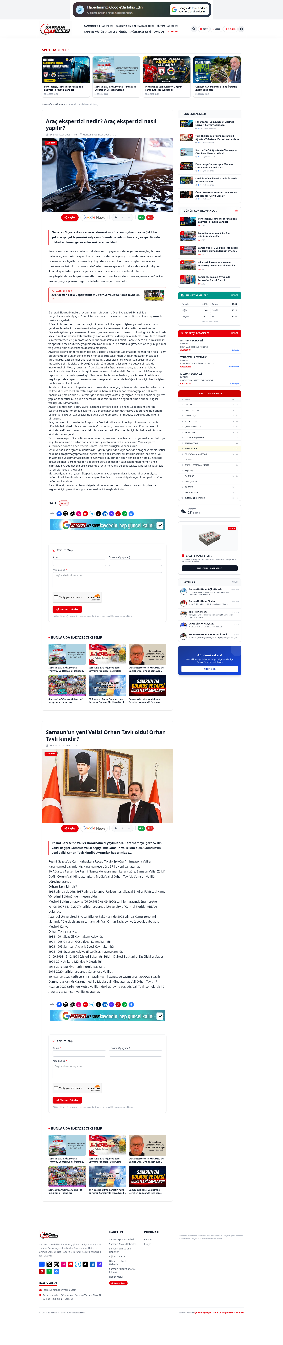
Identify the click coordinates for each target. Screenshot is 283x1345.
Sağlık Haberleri (140, 31)
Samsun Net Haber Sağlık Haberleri (206, 589)
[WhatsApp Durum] (124, 513)
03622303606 (185, 366)
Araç (64, 503)
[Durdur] (129, 217)
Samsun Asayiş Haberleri (123, 1244)
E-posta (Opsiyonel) (119, 557)
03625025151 (185, 350)
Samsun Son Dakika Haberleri (135, 26)
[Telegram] (91, 513)
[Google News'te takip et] (94, 217)
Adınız (57, 557)
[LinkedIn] (105, 513)
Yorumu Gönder (69, 609)
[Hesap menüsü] (241, 29)
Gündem (159, 31)
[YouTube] (85, 513)
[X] (65, 513)
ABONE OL (210, 668)
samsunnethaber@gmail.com (60, 1289)
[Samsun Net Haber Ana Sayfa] (55, 29)
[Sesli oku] (116, 217)
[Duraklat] (122, 217)
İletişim (148, 1239)
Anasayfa (47, 104)
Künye (147, 1244)
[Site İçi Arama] (194, 29)
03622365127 (185, 383)
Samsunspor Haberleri (98, 26)
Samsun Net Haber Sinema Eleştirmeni (208, 634)
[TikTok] (98, 513)
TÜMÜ (235, 582)
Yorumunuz (60, 569)
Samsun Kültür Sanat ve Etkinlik (105, 31)
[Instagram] (78, 513)
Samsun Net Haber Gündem (202, 601)
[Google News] (131, 513)
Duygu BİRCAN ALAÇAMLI (201, 623)
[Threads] (72, 513)
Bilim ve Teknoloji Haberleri (118, 1262)
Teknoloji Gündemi (198, 611)
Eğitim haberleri (167, 26)
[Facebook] (59, 513)
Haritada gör (234, 350)
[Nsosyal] (111, 513)
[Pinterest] (118, 513)
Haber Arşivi (116, 1276)
